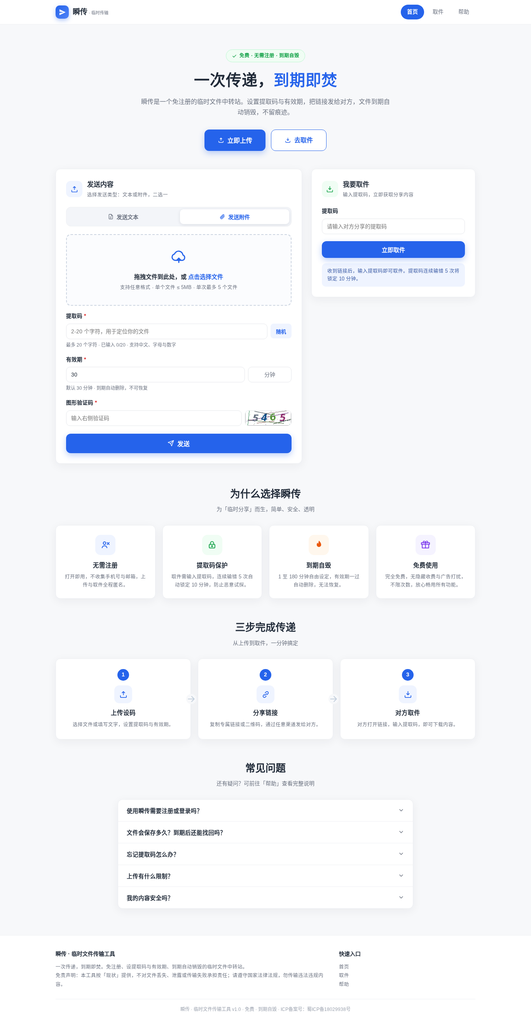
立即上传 (239, 140)
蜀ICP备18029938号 (329, 1009)
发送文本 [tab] (127, 217)
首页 (412, 12)
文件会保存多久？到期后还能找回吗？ (176, 833)
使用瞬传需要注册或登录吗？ (165, 811)
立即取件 (393, 250)
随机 (281, 332)
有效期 (76, 360)
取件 (438, 12)
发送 (183, 444)
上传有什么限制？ (150, 876)
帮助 (463, 12)
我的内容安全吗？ (150, 898)
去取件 (303, 140)
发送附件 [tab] (239, 217)
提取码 (76, 316)
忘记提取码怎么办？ (153, 854)
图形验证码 (81, 403)
